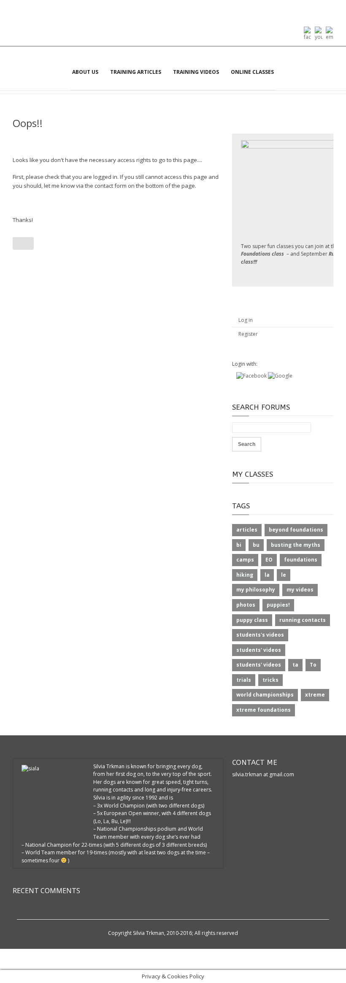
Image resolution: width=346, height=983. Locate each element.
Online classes (252, 72)
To (313, 664)
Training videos (196, 72)
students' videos (258, 650)
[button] (252, 375)
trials (243, 679)
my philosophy (255, 589)
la (267, 574)
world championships (265, 694)
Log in (245, 320)
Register (248, 334)
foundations (300, 559)
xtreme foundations (263, 709)
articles (246, 529)
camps (245, 559)
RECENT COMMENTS (46, 890)
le (283, 574)
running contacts (302, 620)
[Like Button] (23, 243)
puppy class (252, 620)
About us (85, 72)
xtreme (315, 694)
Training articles (135, 72)
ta (295, 664)
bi (238, 544)
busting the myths (295, 544)
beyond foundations (296, 529)
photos (245, 604)
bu (256, 544)
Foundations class (262, 253)
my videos (300, 589)
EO (269, 559)
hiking (244, 574)
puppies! (278, 604)
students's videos (260, 634)
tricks (270, 679)
